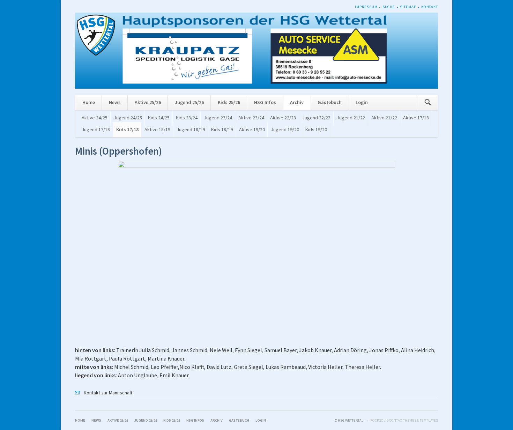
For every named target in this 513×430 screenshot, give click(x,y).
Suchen (428, 102)
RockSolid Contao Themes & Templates (404, 420)
